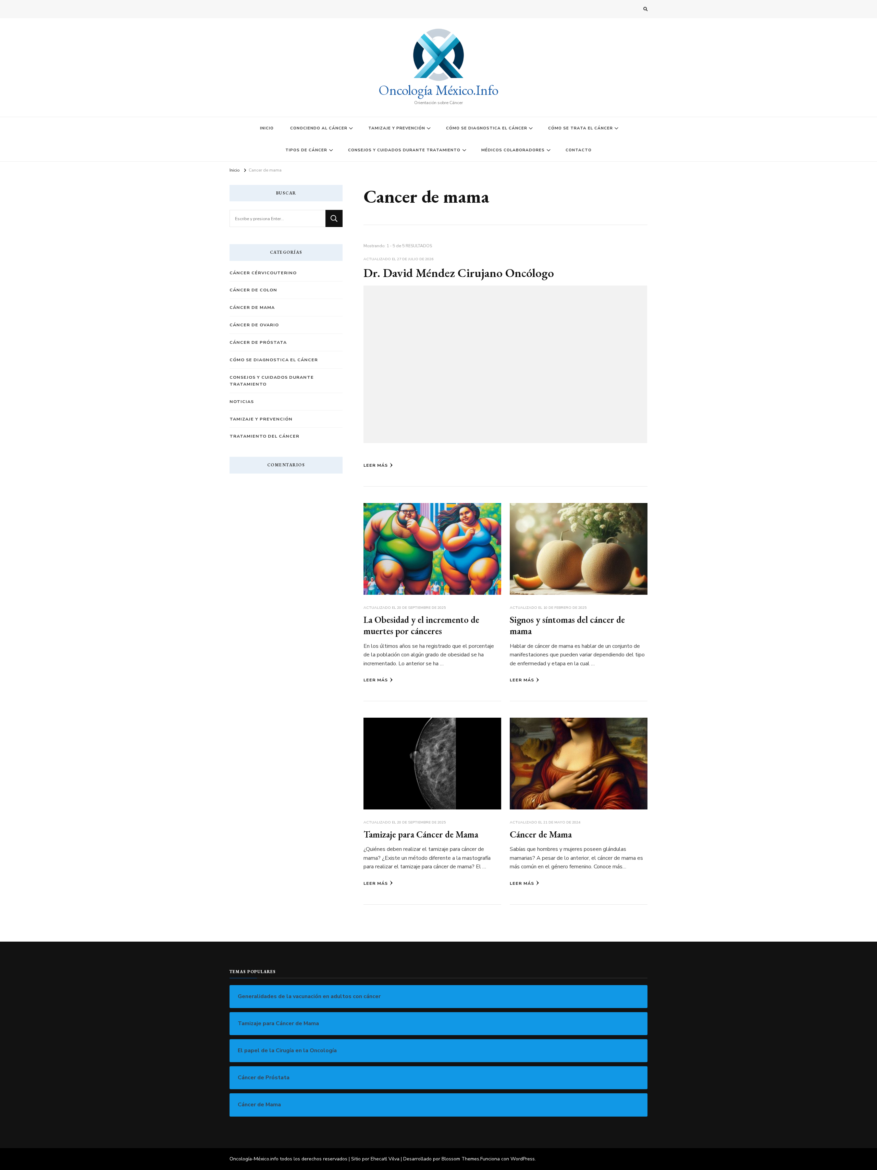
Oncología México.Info (438, 90)
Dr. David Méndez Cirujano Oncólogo (458, 273)
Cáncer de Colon (253, 290)
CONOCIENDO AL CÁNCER (318, 128)
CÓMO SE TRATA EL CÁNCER (580, 128)
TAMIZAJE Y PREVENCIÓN (396, 128)
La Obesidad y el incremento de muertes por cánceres (421, 625)
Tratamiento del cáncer (264, 436)
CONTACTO (579, 150)
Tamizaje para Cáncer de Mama (420, 834)
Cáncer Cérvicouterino (263, 273)
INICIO (267, 128)
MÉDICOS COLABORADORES (513, 150)
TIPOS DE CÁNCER (306, 150)
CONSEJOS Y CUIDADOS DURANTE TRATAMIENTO (404, 150)
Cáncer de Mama (541, 834)
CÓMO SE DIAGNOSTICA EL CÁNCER (486, 128)
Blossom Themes (460, 1159)
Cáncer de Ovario (254, 325)
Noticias (242, 401)
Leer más (375, 465)
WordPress (522, 1159)
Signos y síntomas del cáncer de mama (567, 625)
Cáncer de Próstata (258, 342)
